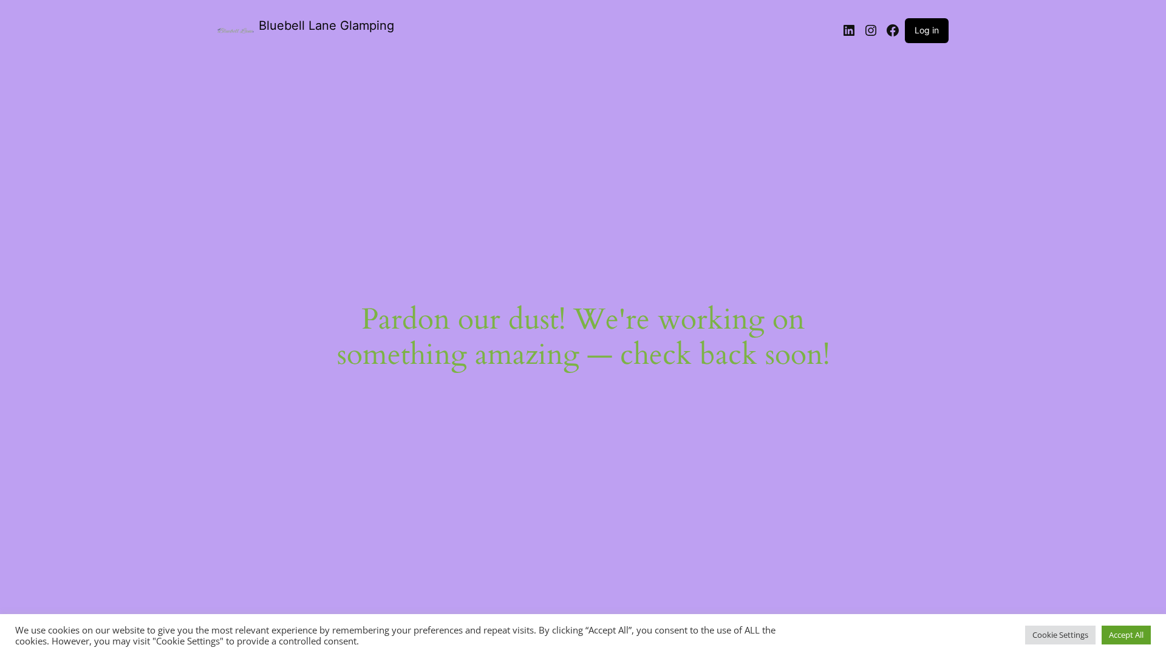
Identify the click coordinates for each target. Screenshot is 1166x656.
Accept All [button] (1126, 634)
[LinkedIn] (849, 30)
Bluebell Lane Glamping (326, 25)
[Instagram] (871, 30)
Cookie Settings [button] (1060, 634)
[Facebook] (892, 30)
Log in (927, 30)
